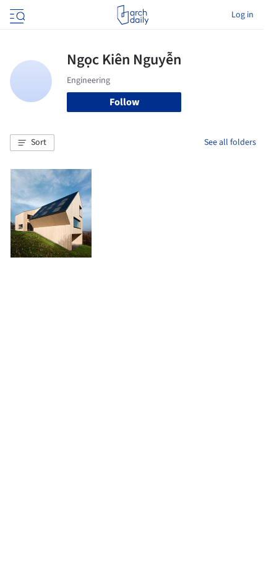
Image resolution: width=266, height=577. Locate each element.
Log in (242, 15)
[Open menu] (16, 15)
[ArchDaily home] (132, 15)
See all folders (230, 142)
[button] (32, 143)
